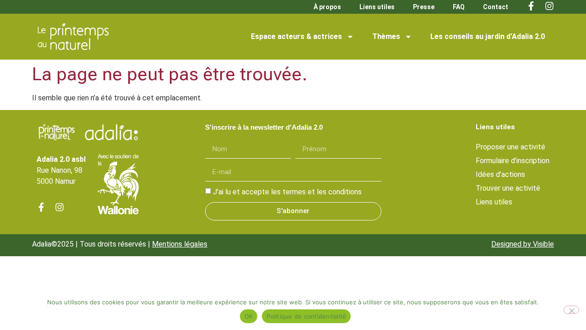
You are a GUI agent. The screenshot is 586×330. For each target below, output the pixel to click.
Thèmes (386, 36)
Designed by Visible (522, 244)
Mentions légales (179, 244)
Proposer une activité (510, 147)
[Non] (571, 310)
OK (248, 316)
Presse (423, 7)
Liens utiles (377, 7)
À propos (327, 7)
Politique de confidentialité (306, 316)
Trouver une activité (508, 188)
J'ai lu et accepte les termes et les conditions (287, 191)
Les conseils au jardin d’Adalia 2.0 (487, 36)
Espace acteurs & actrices (296, 36)
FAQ (459, 7)
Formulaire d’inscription (512, 160)
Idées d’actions (500, 174)
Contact (495, 7)
